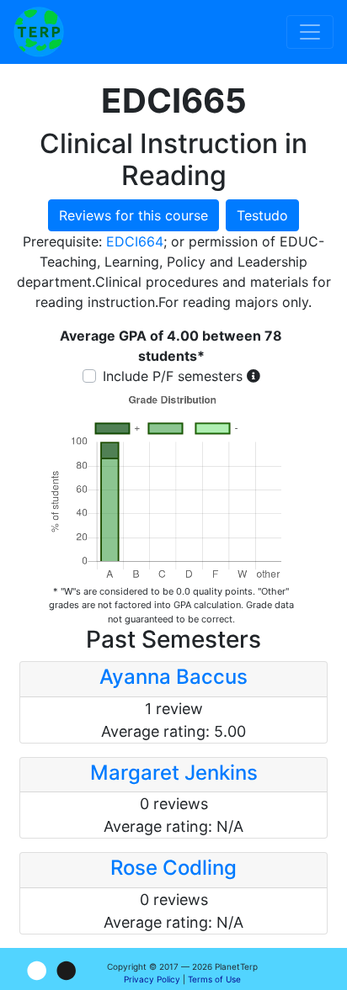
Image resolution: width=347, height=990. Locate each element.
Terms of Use (214, 979)
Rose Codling (173, 867)
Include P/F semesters (173, 376)
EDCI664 (134, 241)
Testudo (262, 215)
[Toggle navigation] (310, 32)
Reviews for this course (133, 215)
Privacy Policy (152, 979)
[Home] (38, 32)
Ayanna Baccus (173, 676)
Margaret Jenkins (174, 772)
